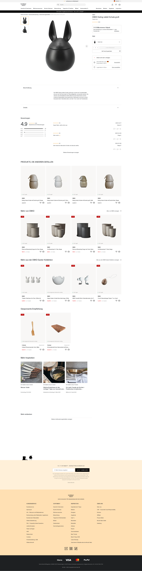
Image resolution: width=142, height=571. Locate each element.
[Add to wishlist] (40, 203)
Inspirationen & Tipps (76, 507)
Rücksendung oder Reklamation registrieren (37, 515)
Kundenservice (30, 507)
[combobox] (117, 1)
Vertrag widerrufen (71, 482)
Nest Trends (74, 534)
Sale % (72, 518)
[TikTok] (75, 548)
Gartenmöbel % (84, 8)
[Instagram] (71, 548)
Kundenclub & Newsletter (33, 518)
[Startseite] (23, 4)
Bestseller (73, 523)
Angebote (111, 8)
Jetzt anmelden (116, 30)
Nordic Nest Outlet (101, 520)
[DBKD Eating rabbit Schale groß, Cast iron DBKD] (60, 45)
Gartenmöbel (56, 523)
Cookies (29, 537)
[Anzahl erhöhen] (98, 47)
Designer (73, 512)
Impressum (29, 509)
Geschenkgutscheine (58, 526)
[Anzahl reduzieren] (93, 47)
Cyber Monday (74, 539)
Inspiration (118, 8)
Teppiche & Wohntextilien (59, 518)
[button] (96, 22)
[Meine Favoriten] (116, 4)
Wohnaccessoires (37, 8)
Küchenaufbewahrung (33, 14)
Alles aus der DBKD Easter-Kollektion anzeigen (107, 260)
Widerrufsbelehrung (31, 520)
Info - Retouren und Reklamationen (35, 512)
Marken (105, 8)
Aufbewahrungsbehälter (44, 14)
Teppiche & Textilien (68, 8)
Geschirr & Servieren (26, 8)
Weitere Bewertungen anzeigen (71, 152)
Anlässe (73, 526)
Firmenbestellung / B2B (32, 539)
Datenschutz (30, 534)
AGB (28, 531)
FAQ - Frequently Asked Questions (35, 523)
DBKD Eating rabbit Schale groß (58, 14)
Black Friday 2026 (75, 537)
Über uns (99, 507)
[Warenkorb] (119, 4)
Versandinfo (117, 62)
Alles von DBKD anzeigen (113, 211)
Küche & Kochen (48, 8)
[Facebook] (66, 548)
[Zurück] (33, 46)
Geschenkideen (75, 531)
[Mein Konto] (112, 4)
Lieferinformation (31, 526)
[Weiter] (86, 46)
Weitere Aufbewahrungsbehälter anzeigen (61, 419)
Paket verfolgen (30, 528)
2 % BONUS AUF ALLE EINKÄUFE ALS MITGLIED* (72, 1)
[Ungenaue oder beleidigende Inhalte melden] (120, 129)
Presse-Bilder (100, 518)
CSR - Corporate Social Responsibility (106, 509)
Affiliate (99, 515)
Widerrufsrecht (30, 542)
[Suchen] (58, 4)
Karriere (99, 512)
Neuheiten (98, 8)
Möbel (76, 8)
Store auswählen (116, 67)
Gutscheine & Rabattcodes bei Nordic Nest (81, 542)
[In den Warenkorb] (43, 203)
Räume (72, 528)
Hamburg (99, 523)
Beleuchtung (57, 8)
